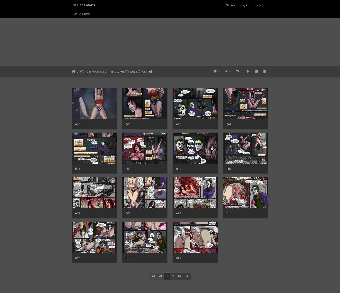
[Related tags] (216, 71)
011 (229, 213)
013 (128, 258)
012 (77, 258)
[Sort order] (227, 71)
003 (229, 124)
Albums (230, 5)
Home (74, 71)
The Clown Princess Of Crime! (130, 71)
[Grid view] (256, 71)
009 (128, 213)
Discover (259, 5)
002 (178, 124)
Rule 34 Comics (83, 5)
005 (128, 169)
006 (178, 169)
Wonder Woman (92, 71)
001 (128, 124)
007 (229, 169)
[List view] (264, 71)
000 (77, 124)
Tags (244, 5)
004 (77, 169)
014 (178, 258)
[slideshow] (248, 71)
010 (178, 213)
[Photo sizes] (238, 71)
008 (77, 213)
